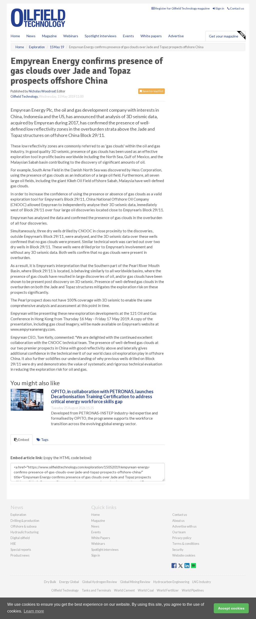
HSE (13, 544)
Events (128, 36)
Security (178, 550)
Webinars (70, 36)
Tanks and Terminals (96, 590)
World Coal (146, 590)
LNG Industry (201, 582)
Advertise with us (184, 526)
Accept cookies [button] (231, 608)
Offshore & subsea (23, 526)
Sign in (219, 8)
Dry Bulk (50, 582)
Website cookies (183, 555)
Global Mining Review (135, 582)
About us (178, 521)
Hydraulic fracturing (24, 532)
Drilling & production (24, 521)
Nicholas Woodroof (42, 91)
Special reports (20, 550)
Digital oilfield (20, 538)
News (95, 526)
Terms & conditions (185, 544)
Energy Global (69, 582)
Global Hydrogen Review (99, 582)
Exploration (18, 515)
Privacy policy (182, 538)
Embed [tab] (23, 439)
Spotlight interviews (100, 36)
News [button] (31, 36)
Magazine (49, 36)
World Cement (124, 590)
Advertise (176, 36)
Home (15, 36)
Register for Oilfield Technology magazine (182, 8)
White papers (151, 36)
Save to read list (152, 91)
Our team (179, 532)
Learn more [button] (34, 611)
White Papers (100, 538)
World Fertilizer (168, 590)
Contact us (237, 8)
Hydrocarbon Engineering (171, 582)
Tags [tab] (44, 439)
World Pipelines (193, 590)
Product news (20, 555)
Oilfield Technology (24, 96)
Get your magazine (223, 36)
